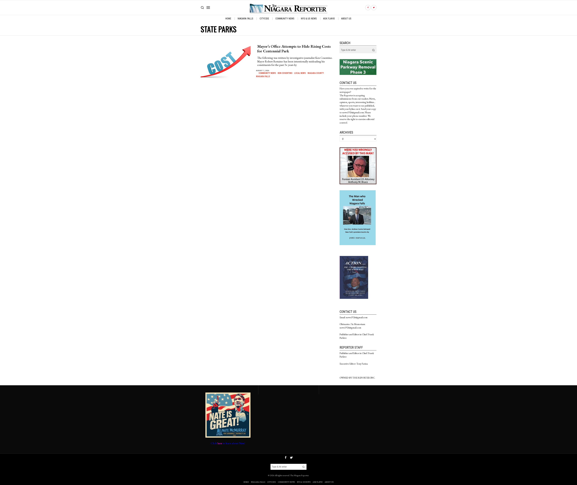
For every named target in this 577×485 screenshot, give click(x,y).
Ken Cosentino (285, 73)
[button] (373, 50)
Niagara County (316, 73)
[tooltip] (368, 7)
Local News (300, 73)
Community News (267, 73)
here (219, 443)
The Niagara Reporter (299, 475)
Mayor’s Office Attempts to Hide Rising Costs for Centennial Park (294, 48)
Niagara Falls (263, 76)
